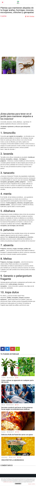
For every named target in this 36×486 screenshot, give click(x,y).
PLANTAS (3, 16)
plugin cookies (31, 484)
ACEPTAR (18, 483)
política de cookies (7, 482)
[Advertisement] (18, 38)
